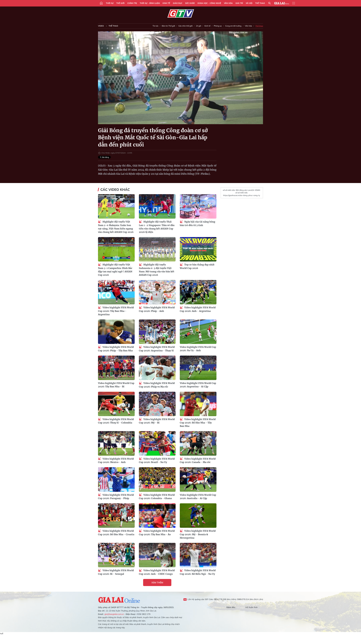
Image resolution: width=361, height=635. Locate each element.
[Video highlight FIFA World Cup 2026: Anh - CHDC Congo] (157, 555)
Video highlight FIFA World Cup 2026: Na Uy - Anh (198, 349)
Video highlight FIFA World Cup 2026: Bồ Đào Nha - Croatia (116, 532)
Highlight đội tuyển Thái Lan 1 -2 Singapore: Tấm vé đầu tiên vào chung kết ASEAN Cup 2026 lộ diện (156, 226)
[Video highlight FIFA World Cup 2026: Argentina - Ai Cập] (198, 368)
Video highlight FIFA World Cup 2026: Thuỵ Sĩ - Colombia (116, 421)
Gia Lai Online (119, 599)
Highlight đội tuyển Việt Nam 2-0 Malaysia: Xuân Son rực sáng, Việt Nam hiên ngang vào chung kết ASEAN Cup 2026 (116, 226)
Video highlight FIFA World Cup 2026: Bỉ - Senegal (116, 572)
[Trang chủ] (101, 3)
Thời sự (110, 3)
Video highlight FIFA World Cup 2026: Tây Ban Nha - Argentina (116, 311)
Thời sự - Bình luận (150, 3)
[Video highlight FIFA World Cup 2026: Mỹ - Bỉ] (157, 404)
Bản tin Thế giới (168, 26)
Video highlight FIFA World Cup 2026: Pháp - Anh (157, 309)
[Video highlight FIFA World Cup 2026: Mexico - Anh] (116, 443)
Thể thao (260, 3)
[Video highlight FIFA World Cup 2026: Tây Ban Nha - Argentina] (116, 292)
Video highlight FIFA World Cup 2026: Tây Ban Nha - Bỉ (116, 385)
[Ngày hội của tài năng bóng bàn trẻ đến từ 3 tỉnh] (198, 206)
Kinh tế (166, 3)
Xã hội (249, 3)
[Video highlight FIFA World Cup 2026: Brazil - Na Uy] (157, 443)
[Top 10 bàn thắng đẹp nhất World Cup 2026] (198, 249)
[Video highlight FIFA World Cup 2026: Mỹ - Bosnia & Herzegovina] (198, 515)
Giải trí (239, 3)
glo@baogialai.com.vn (114, 614)
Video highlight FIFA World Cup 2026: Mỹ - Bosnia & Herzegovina (198, 534)
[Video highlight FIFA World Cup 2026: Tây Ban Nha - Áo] (157, 515)
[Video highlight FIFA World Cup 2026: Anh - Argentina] (198, 292)
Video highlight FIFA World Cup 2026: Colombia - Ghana (157, 496)
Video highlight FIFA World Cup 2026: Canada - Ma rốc (198, 460)
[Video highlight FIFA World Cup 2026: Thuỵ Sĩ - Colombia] (116, 404)
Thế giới (120, 3)
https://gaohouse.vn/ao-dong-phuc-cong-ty (241, 195)
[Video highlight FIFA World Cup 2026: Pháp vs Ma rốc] (157, 368)
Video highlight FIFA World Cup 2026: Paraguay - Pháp (116, 496)
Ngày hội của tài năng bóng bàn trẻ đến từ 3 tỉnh (197, 223)
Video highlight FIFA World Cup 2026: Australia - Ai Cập (198, 496)
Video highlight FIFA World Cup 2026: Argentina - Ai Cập (198, 385)
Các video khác (115, 189)
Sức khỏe (190, 3)
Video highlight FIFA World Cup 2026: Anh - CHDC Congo (157, 572)
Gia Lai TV (180, 13)
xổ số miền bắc (229, 190)
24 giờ (198, 26)
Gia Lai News (281, 3)
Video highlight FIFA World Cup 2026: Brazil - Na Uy (157, 460)
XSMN (257, 190)
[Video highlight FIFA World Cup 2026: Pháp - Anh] (157, 292)
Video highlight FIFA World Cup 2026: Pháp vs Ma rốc (157, 385)
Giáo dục (177, 3)
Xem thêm (157, 582)
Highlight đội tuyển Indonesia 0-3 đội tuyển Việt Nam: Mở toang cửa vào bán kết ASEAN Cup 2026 (156, 269)
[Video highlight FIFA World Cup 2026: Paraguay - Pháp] (116, 479)
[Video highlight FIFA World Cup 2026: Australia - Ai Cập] (198, 479)
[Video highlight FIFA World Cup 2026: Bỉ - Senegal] (116, 555)
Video (101, 26)
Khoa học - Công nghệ (209, 3)
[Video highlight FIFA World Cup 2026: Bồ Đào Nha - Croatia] (116, 515)
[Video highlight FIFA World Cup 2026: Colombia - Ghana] (157, 479)
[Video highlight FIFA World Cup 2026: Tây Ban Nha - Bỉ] (116, 368)
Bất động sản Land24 (245, 190)
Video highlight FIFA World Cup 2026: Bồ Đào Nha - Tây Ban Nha (198, 423)
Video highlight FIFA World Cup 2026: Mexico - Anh (116, 460)
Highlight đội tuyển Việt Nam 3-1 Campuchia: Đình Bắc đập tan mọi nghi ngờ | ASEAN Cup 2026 (115, 269)
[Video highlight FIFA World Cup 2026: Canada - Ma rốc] (198, 443)
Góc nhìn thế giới (185, 26)
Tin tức (155, 26)
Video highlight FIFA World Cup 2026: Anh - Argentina (198, 309)
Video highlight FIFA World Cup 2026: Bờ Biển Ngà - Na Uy (198, 572)
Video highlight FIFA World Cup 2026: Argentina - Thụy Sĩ (157, 349)
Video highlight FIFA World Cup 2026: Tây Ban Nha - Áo (157, 532)
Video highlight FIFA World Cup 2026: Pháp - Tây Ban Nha (116, 349)
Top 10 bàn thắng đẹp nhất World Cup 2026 (197, 266)
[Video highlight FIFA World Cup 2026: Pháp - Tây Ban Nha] (116, 331)
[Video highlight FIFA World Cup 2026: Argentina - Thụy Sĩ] (157, 331)
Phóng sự (218, 26)
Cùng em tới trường (233, 26)
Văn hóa (228, 3)
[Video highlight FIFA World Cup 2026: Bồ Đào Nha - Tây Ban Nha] (198, 404)
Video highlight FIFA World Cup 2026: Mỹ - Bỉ (157, 421)
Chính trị (132, 3)
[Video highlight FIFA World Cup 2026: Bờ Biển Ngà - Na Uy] (198, 555)
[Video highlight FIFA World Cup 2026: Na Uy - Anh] (198, 331)
